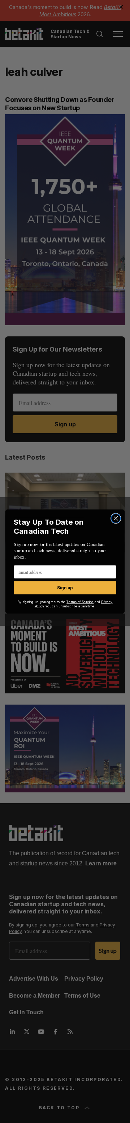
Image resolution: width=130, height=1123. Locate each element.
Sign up (65, 587)
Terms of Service (80, 602)
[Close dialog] (116, 518)
